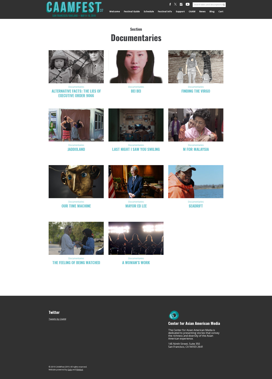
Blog (212, 11)
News (202, 11)
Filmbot (79, 369)
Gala (70, 369)
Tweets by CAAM (57, 318)
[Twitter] (175, 4)
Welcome (114, 11)
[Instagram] (181, 4)
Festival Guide (132, 11)
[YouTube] (188, 4)
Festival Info (165, 11)
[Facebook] (170, 4)
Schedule (149, 11)
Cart (220, 11)
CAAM (192, 11)
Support (180, 11)
